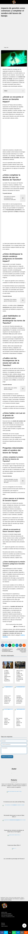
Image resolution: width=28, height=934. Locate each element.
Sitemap (3, 923)
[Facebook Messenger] (6, 645)
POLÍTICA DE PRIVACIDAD (7, 915)
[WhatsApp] (13, 645)
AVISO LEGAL (4, 912)
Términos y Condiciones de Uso (7, 916)
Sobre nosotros (4, 926)
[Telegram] (16, 645)
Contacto (3, 924)
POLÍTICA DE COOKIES (6, 913)
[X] (9, 645)
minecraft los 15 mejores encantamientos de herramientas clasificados (7, 650)
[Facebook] (2, 645)
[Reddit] (24, 645)
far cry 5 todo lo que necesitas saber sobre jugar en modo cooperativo (21, 650)
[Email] (20, 645)
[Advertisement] (14, 32)
